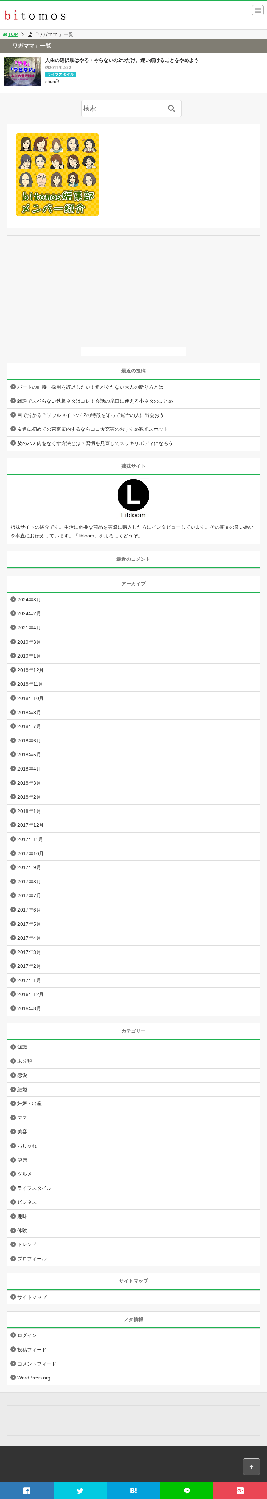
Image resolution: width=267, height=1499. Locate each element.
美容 (22, 1131)
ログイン (27, 1335)
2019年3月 (29, 642)
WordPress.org (33, 1378)
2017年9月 (29, 867)
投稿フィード (32, 1349)
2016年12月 (30, 994)
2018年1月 (29, 811)
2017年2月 (29, 966)
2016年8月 (29, 1008)
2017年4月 (29, 938)
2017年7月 (29, 895)
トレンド (27, 1244)
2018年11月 (30, 684)
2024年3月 (29, 599)
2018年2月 (29, 797)
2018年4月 (29, 769)
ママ (22, 1117)
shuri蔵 (52, 81)
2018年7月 (29, 726)
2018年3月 (29, 783)
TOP (13, 34)
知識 (22, 1047)
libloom (86, 535)
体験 (22, 1230)
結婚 (22, 1089)
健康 (22, 1160)
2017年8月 (29, 881)
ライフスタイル (60, 74)
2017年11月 (30, 839)
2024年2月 (29, 613)
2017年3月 (29, 952)
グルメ (24, 1174)
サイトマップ (32, 1297)
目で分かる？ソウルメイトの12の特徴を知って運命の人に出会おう (90, 415)
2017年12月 (30, 825)
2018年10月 (30, 698)
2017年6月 (29, 910)
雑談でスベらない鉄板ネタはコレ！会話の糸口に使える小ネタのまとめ (95, 401)
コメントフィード (36, 1364)
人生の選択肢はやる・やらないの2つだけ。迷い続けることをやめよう (122, 60)
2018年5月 (29, 754)
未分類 (24, 1061)
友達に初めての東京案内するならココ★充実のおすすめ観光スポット (92, 429)
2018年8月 (29, 712)
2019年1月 (29, 656)
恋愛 (22, 1075)
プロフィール (32, 1258)
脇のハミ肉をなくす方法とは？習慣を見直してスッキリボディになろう (95, 443)
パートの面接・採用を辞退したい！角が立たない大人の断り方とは (90, 387)
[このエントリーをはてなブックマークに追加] (133, 1490)
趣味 (22, 1216)
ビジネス (27, 1202)
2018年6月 (29, 740)
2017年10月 (30, 853)
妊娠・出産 (29, 1103)
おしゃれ (27, 1145)
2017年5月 (29, 924)
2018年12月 (30, 670)
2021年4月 (29, 628)
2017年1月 (29, 980)
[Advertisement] (133, 291)
